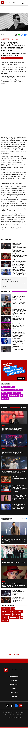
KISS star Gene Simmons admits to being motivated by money (18, 319)
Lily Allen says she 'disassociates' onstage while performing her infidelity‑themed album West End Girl (13, 429)
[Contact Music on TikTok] (11, 705)
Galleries (14, 692)
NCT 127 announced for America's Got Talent (19, 302)
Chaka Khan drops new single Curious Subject (19, 477)
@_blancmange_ (15, 215)
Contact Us (22, 712)
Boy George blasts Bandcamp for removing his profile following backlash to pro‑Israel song (19, 256)
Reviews (14, 680)
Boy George (5, 58)
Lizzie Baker (6, 38)
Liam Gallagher (13, 395)
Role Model (5, 398)
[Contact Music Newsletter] (20, 705)
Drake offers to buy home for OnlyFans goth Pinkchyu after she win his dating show (19, 297)
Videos (14, 696)
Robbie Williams (6, 393)
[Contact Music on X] (7, 705)
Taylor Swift (5, 387)
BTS (21, 395)
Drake (13, 387)
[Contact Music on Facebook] (16, 705)
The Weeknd (18, 390)
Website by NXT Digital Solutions (14, 717)
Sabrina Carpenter (7, 390)
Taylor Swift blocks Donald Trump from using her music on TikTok (18, 326)
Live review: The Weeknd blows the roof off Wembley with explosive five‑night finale (19, 341)
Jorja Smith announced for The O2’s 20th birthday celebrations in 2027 (19, 497)
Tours (14, 688)
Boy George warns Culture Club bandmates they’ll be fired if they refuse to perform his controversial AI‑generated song (19, 247)
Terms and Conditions (18, 715)
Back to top (13, 654)
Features (14, 684)
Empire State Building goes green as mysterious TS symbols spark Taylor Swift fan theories (19, 488)
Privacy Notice (8, 715)
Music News (14, 677)
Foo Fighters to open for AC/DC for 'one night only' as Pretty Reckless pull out (18, 506)
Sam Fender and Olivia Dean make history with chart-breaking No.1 (19, 348)
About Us (17, 712)
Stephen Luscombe (17, 58)
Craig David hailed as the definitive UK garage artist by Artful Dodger (13, 472)
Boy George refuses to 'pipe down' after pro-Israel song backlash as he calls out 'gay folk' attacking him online (19, 264)
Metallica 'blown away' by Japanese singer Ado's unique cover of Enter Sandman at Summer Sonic (19, 333)
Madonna (4, 395)
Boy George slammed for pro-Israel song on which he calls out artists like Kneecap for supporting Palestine (19, 272)
